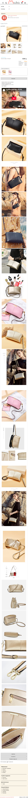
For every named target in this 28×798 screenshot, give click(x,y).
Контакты (4, 777)
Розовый (10, 74)
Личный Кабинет (6, 788)
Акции (4, 783)
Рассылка (4, 792)
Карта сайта (5, 778)
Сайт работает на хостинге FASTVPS (7, 797)
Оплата (4, 769)
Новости (3, 13)
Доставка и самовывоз (7, 768)
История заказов (6, 790)
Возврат (4, 772)
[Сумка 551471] (14, 34)
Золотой (4, 74)
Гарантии (4, 771)
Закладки (4, 791)
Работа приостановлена (12, 15)
